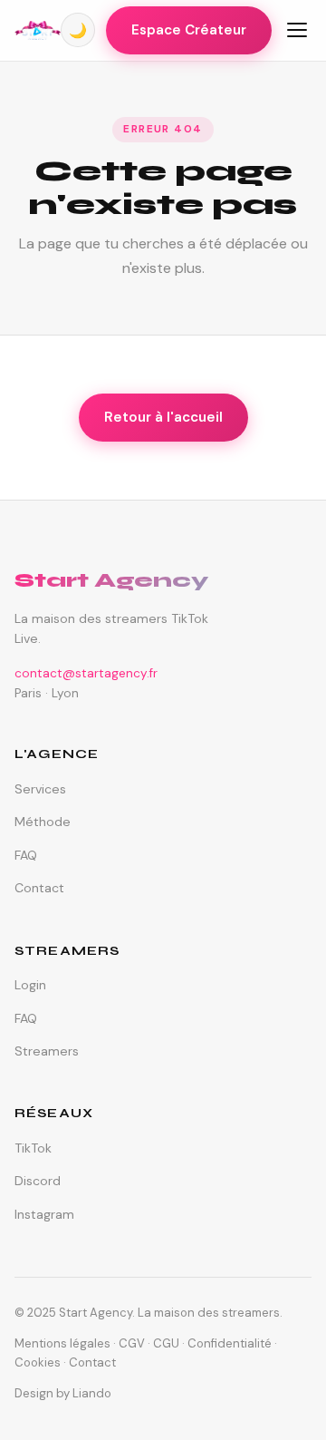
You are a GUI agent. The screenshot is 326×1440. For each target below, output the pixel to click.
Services (40, 789)
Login (30, 985)
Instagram (44, 1214)
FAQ (25, 855)
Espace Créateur (188, 30)
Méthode (42, 821)
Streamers (46, 1051)
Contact (39, 888)
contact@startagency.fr (86, 673)
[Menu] (297, 29)
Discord (37, 1180)
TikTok (33, 1148)
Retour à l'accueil (163, 417)
